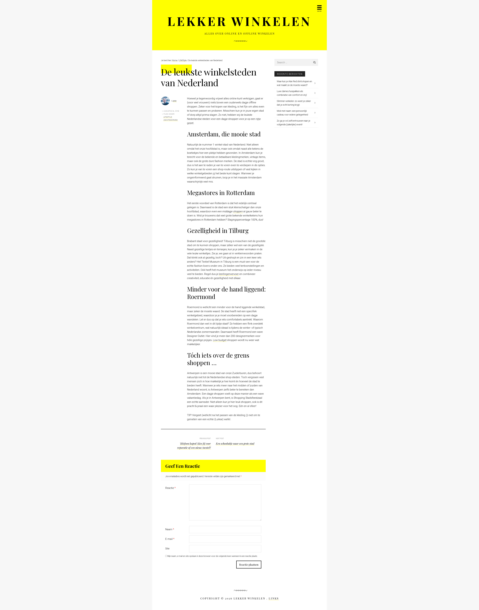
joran (175, 101)
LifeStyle (168, 117)
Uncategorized (171, 120)
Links (274, 598)
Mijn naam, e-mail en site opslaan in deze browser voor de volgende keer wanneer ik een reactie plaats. (212, 556)
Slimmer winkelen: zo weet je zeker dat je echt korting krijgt (294, 103)
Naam (169, 529)
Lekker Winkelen (239, 21)
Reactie (170, 487)
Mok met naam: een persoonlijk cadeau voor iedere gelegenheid (292, 113)
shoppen (238, 211)
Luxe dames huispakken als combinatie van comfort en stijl (292, 93)
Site (167, 548)
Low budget (220, 340)
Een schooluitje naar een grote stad (235, 443)
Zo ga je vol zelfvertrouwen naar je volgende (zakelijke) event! (293, 122)
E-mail (169, 538)
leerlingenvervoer (229, 274)
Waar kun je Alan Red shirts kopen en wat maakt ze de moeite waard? (294, 83)
